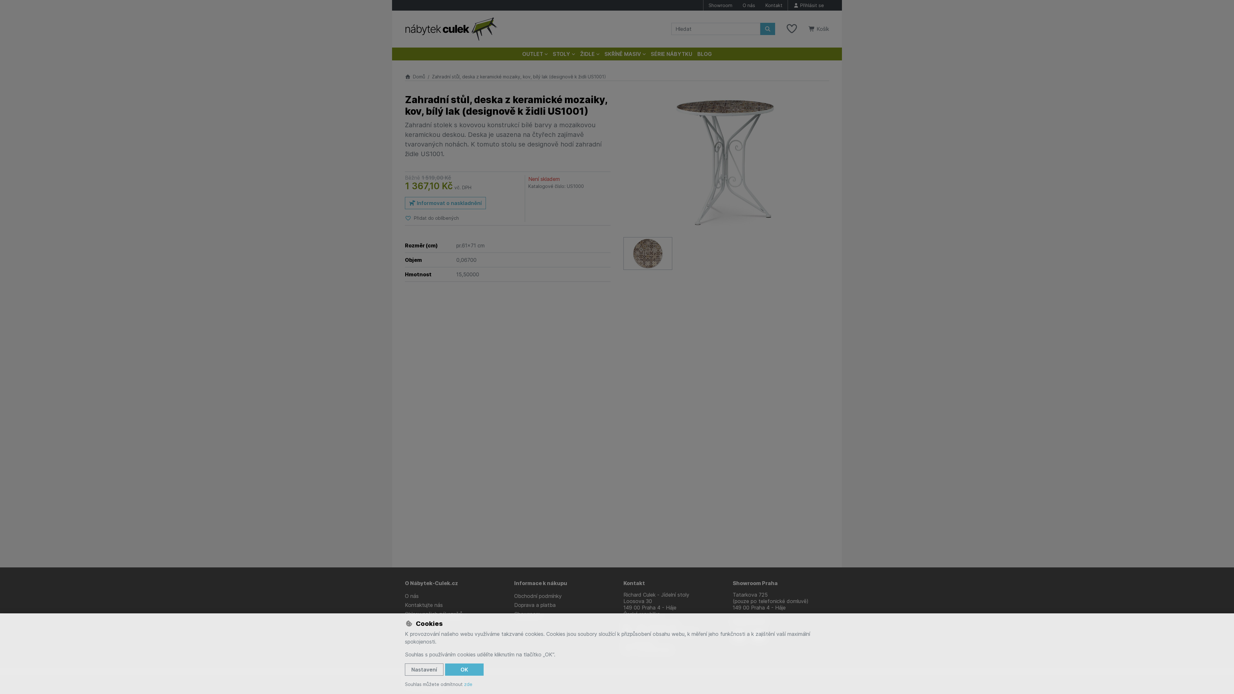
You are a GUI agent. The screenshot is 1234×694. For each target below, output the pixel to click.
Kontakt (773, 5)
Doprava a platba (535, 605)
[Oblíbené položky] (791, 29)
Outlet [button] (532, 54)
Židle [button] (587, 54)
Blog (704, 54)
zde (468, 684)
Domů (419, 76)
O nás (749, 5)
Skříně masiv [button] (622, 54)
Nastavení (424, 669)
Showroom (720, 5)
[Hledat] (767, 29)
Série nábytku (671, 54)
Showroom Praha (755, 583)
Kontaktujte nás (424, 605)
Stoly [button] (561, 54)
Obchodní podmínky (538, 596)
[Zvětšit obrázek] (726, 162)
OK (464, 669)
